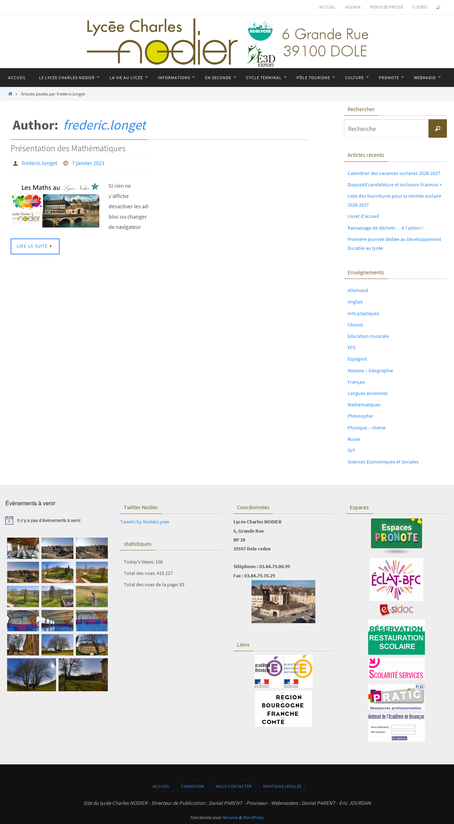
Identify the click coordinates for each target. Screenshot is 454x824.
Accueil (327, 7)
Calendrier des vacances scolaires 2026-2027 (394, 173)
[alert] (57, 520)
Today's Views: (139, 562)
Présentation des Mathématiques (68, 148)
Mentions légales (282, 786)
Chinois (355, 325)
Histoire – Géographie (370, 370)
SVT (351, 450)
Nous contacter (234, 786)
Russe (354, 439)
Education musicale (368, 336)
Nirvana (230, 817)
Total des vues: (140, 573)
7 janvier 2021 (88, 162)
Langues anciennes (368, 393)
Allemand (358, 290)
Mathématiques (364, 404)
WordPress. (253, 817)
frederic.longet (104, 124)
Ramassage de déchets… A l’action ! (385, 228)
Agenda (353, 7)
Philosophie (360, 416)
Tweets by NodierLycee (144, 521)
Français (356, 382)
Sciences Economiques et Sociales (383, 461)
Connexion (193, 786)
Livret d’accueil (363, 216)
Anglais (355, 301)
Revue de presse (386, 7)
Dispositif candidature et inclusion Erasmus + (395, 184)
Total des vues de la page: (151, 584)
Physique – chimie (367, 427)
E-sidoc (420, 7)
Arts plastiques (363, 313)
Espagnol (357, 359)
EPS (351, 347)
